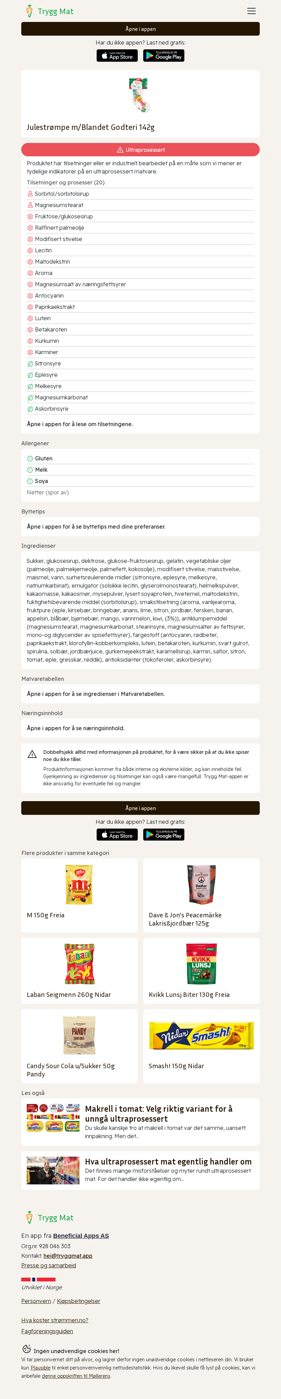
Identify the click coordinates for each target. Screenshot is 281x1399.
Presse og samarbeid (48, 1265)
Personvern (36, 1301)
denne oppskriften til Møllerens (76, 1376)
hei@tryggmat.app (68, 1255)
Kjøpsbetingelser (78, 1301)
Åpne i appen (140, 28)
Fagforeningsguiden (47, 1331)
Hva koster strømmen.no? (54, 1320)
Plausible (40, 1368)
